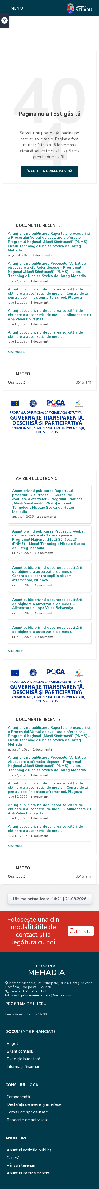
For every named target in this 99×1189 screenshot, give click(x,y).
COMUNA (46, 971)
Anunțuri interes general (29, 1173)
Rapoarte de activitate (28, 1120)
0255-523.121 (35, 991)
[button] (4, 20)
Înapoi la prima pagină (50, 171)
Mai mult (15, 651)
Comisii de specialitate (27, 1112)
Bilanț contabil (20, 1051)
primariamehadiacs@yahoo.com (46, 995)
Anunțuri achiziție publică (29, 1150)
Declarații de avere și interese (34, 1104)
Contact (80, 930)
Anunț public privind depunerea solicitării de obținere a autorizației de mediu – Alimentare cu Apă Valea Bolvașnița (49, 315)
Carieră (13, 1158)
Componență (18, 1097)
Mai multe (16, 352)
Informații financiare (24, 1067)
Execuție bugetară (23, 1059)
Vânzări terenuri (21, 1165)
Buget (12, 1043)
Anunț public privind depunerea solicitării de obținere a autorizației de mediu (45, 334)
